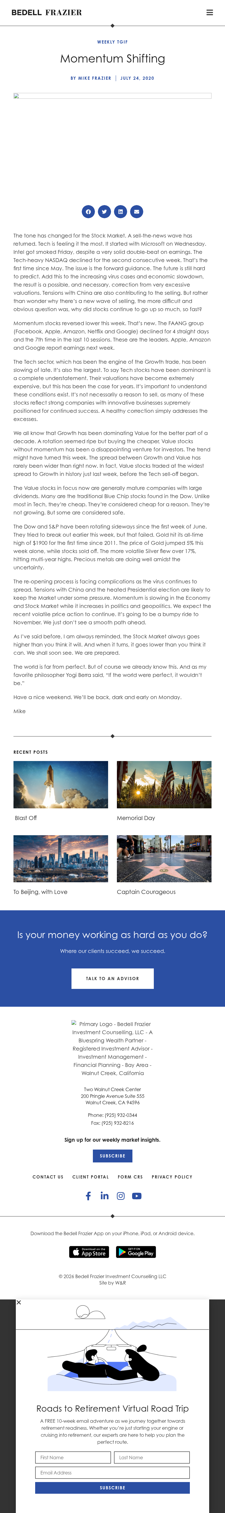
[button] (88, 211)
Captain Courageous (146, 891)
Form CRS (130, 1176)
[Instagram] (120, 1196)
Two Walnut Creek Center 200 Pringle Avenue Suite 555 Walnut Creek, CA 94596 (112, 1095)
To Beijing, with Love (40, 891)
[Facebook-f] (88, 1196)
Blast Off (25, 817)
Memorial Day (136, 817)
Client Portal (90, 1176)
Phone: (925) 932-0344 (112, 1115)
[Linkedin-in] (104, 1196)
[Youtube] (136, 1196)
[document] (112, 1406)
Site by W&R (112, 1283)
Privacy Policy (172, 1176)
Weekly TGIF (112, 41)
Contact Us (48, 1176)
